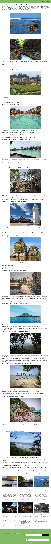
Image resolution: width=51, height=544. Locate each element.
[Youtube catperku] (45, 1)
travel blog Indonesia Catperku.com (7, 9)
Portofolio (19, 534)
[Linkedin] (47, 1)
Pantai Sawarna (5, 457)
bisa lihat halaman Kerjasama (12, 534)
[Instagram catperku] (44, 1)
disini (10, 533)
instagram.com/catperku (12, 34)
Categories (27, 537)
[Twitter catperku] (43, 1)
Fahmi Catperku (6, 499)
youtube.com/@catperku (11, 36)
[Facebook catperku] (42, 1)
